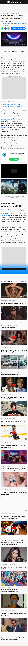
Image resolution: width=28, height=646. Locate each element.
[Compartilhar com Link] (8, 28)
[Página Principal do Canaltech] (14, 3)
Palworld (4, 127)
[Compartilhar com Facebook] (5, 28)
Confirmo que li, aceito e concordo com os (14, 31)
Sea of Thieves (6, 215)
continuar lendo (14, 269)
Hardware (17, 13)
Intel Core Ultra (6, 71)
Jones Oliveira (21, 23)
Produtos (12, 13)
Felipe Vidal (6, 23)
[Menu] (2, 2)
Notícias (7, 13)
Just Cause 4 (5, 112)
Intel (3, 58)
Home (2, 13)
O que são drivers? (8, 101)
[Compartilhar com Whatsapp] (2, 28)
